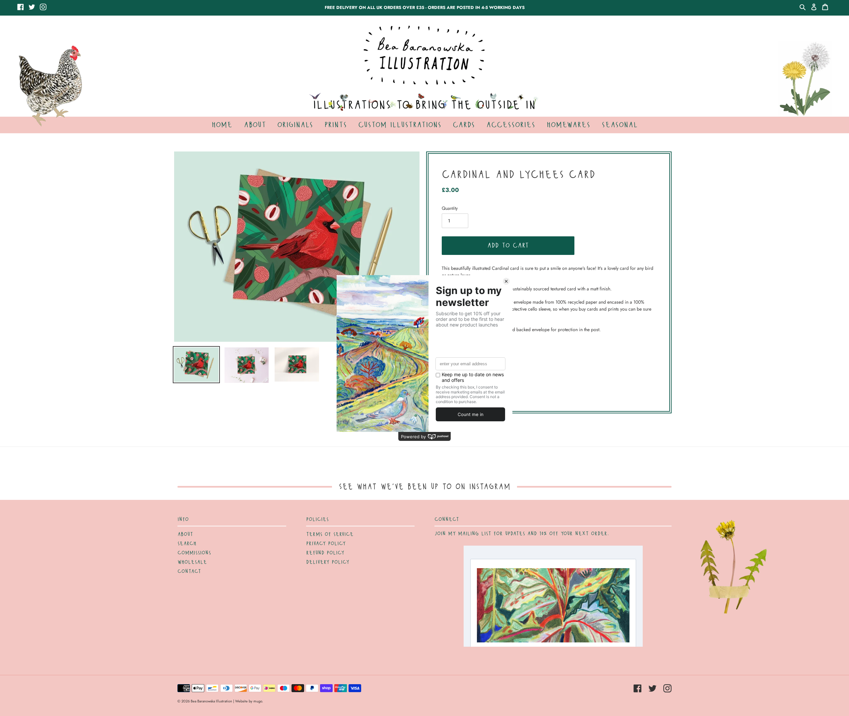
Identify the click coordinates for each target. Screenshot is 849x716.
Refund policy (325, 553)
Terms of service (330, 534)
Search (186, 544)
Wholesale (192, 562)
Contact (189, 571)
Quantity (450, 208)
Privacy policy (326, 544)
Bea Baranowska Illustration (211, 701)
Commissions (194, 553)
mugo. (258, 701)
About (185, 534)
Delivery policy (327, 562)
